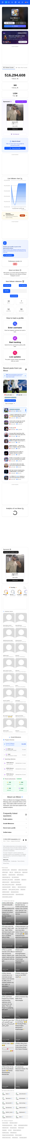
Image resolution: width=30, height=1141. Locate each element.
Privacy (8, 841)
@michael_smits (5, 869)
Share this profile (16, 148)
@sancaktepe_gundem (7, 896)
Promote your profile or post (21, 101)
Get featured (16, 134)
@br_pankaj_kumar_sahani (8, 884)
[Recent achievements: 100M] (25, 788)
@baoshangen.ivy (6, 877)
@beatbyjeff (18, 884)
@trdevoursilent (5, 882)
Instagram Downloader (15, 841)
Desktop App (14, 861)
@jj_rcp (11, 872)
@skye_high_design (23, 869)
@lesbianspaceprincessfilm (8, 894)
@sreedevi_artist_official (7, 879)
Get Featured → (9, 255)
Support (22, 215)
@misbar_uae (18, 872)
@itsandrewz (14, 869)
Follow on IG (15, 129)
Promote (16, 26)
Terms (4, 841)
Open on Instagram (9, 403)
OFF (15, 264)
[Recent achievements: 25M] (25, 782)
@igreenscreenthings (15, 882)
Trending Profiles (6, 861)
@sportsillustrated (19, 894)
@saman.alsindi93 (6, 887)
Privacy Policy (6, 863)
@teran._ (14, 887)
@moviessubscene (22, 887)
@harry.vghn (5, 872)
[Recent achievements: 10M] (13, 782)
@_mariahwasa (15, 877)
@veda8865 (17, 879)
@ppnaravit (24, 872)
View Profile (10, 23)
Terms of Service (20, 861)
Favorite (21, 23)
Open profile (15, 126)
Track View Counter (11, 400)
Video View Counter (22, 67)
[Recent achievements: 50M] (13, 788)
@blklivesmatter (5, 892)
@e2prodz (23, 889)
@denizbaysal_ (20, 874)
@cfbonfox (4, 889)
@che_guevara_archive (14, 889)
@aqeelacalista (12, 874)
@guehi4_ (4, 874)
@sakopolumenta (14, 892)
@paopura (24, 879)
